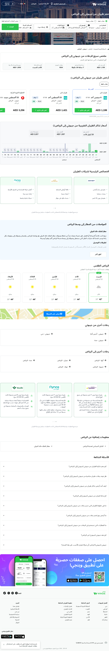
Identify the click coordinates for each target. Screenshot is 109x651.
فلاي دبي (69, 611)
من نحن (17, 611)
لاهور (105, 617)
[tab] (104, 84)
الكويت (88, 609)
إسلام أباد (104, 619)
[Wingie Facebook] (16, 593)
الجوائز (17, 622)
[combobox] (97, 28)
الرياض (90, 49)
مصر (88, 611)
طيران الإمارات (68, 606)
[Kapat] (4, 644)
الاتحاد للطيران (68, 609)
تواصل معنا (16, 606)
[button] (96, 151)
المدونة (17, 619)
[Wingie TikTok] (4, 593)
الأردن (88, 617)
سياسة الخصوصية (14, 614)
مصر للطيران (68, 619)
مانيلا (105, 614)
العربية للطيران (68, 614)
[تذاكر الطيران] (108, 49)
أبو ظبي (105, 609)
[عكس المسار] (86, 27)
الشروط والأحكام (14, 617)
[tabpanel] (54, 102)
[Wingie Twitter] (8, 593)
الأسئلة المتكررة (15, 609)
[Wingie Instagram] (12, 593)
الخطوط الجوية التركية (66, 617)
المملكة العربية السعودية (100, 49)
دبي (106, 606)
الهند (88, 614)
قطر (89, 619)
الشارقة (105, 611)
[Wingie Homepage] (99, 3)
